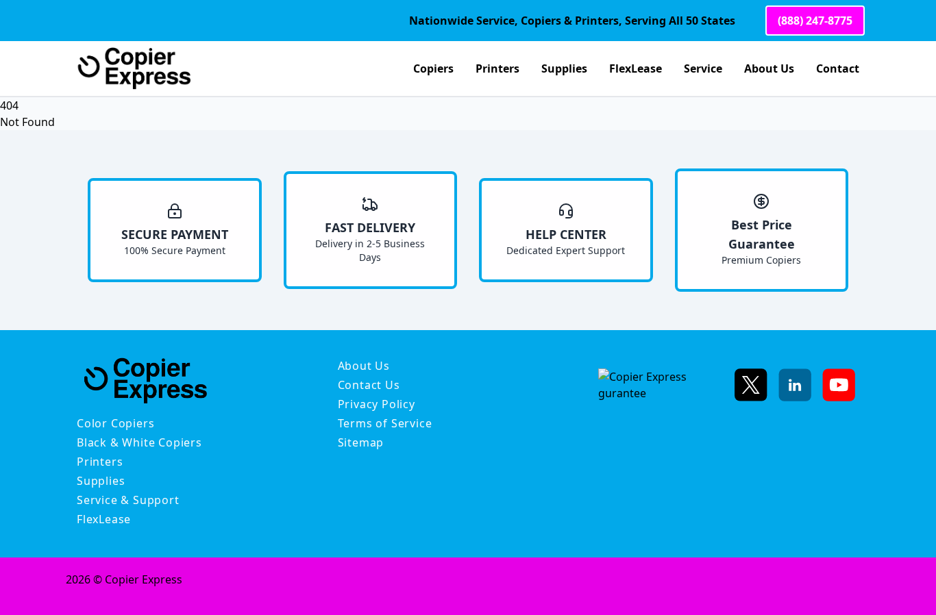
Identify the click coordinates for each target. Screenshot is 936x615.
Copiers (433, 68)
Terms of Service (385, 423)
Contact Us (369, 384)
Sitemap (361, 442)
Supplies (564, 68)
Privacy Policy (376, 404)
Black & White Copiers (139, 442)
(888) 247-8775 (815, 20)
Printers (497, 68)
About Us (769, 68)
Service (703, 68)
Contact (837, 68)
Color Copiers (115, 423)
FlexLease (635, 68)
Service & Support (128, 499)
